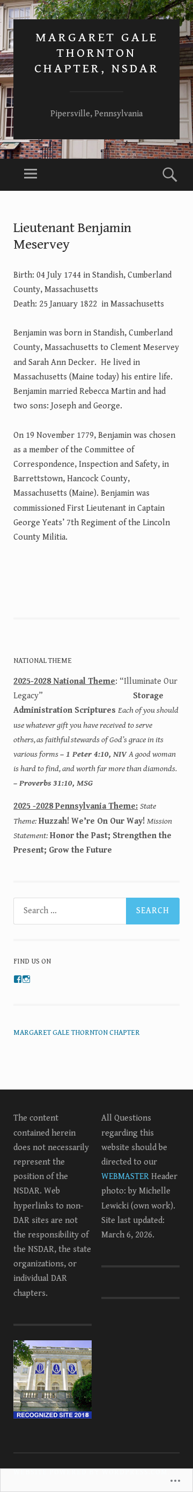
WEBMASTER (125, 1177)
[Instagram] (26, 979)
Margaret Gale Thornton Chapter (76, 1032)
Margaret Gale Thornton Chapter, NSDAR (96, 53)
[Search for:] (96, 911)
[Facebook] (17, 979)
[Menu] (30, 175)
